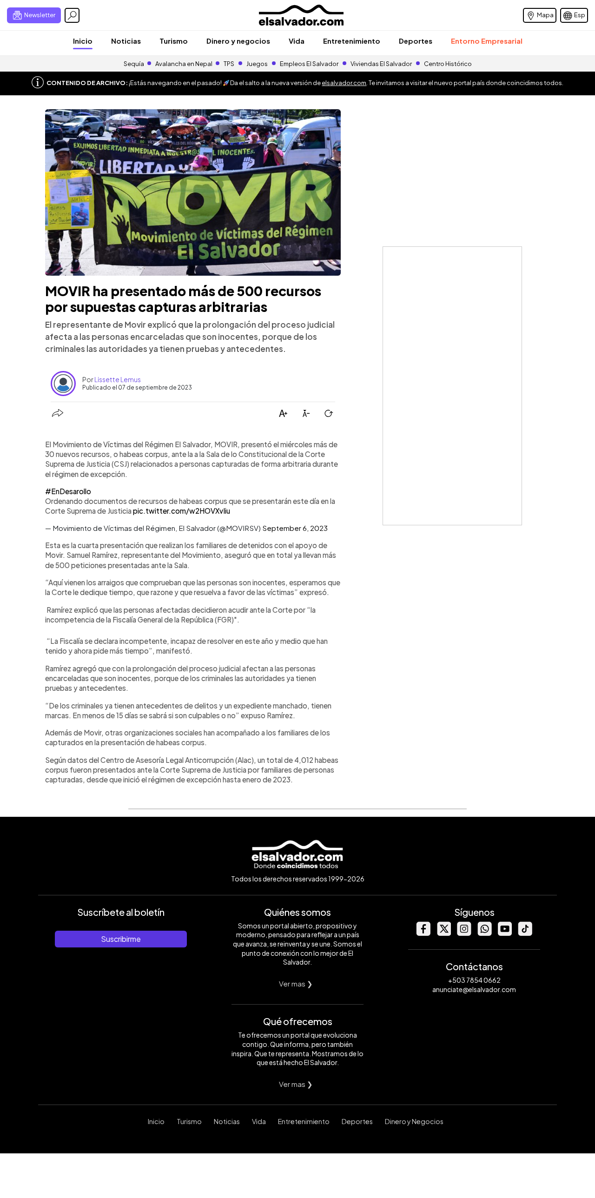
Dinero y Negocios (414, 1121)
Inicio (83, 40)
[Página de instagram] (463, 933)
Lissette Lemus (117, 379)
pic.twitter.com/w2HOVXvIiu (181, 510)
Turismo (173, 40)
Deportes (415, 40)
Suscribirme (121, 939)
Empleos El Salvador (309, 63)
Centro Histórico (448, 63)
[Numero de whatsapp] (484, 933)
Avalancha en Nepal (183, 63)
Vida (296, 40)
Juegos (257, 63)
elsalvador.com (344, 82)
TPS (229, 63)
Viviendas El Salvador (381, 63)
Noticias (126, 40)
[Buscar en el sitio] (72, 15)
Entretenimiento (351, 40)
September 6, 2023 (295, 527)
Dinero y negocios (238, 40)
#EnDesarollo (68, 491)
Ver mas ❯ (296, 983)
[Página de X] (443, 933)
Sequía (134, 63)
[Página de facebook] (423, 933)
